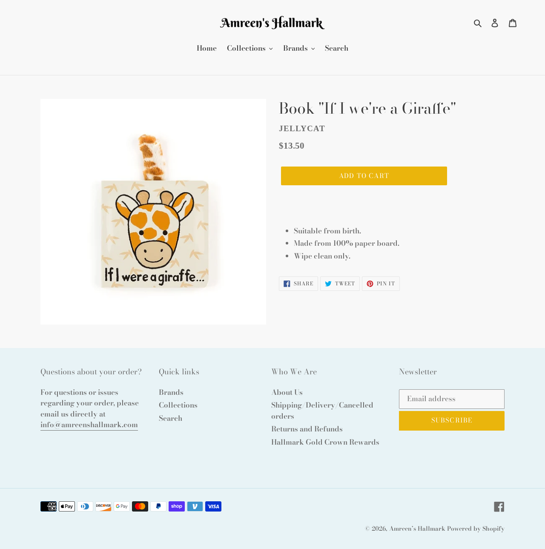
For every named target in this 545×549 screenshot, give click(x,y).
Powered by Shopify (476, 528)
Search (170, 418)
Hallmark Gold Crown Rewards (325, 442)
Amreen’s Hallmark (417, 528)
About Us (287, 392)
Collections (178, 405)
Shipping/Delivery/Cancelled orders (322, 411)
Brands (171, 392)
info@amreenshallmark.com (89, 424)
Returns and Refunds (307, 428)
